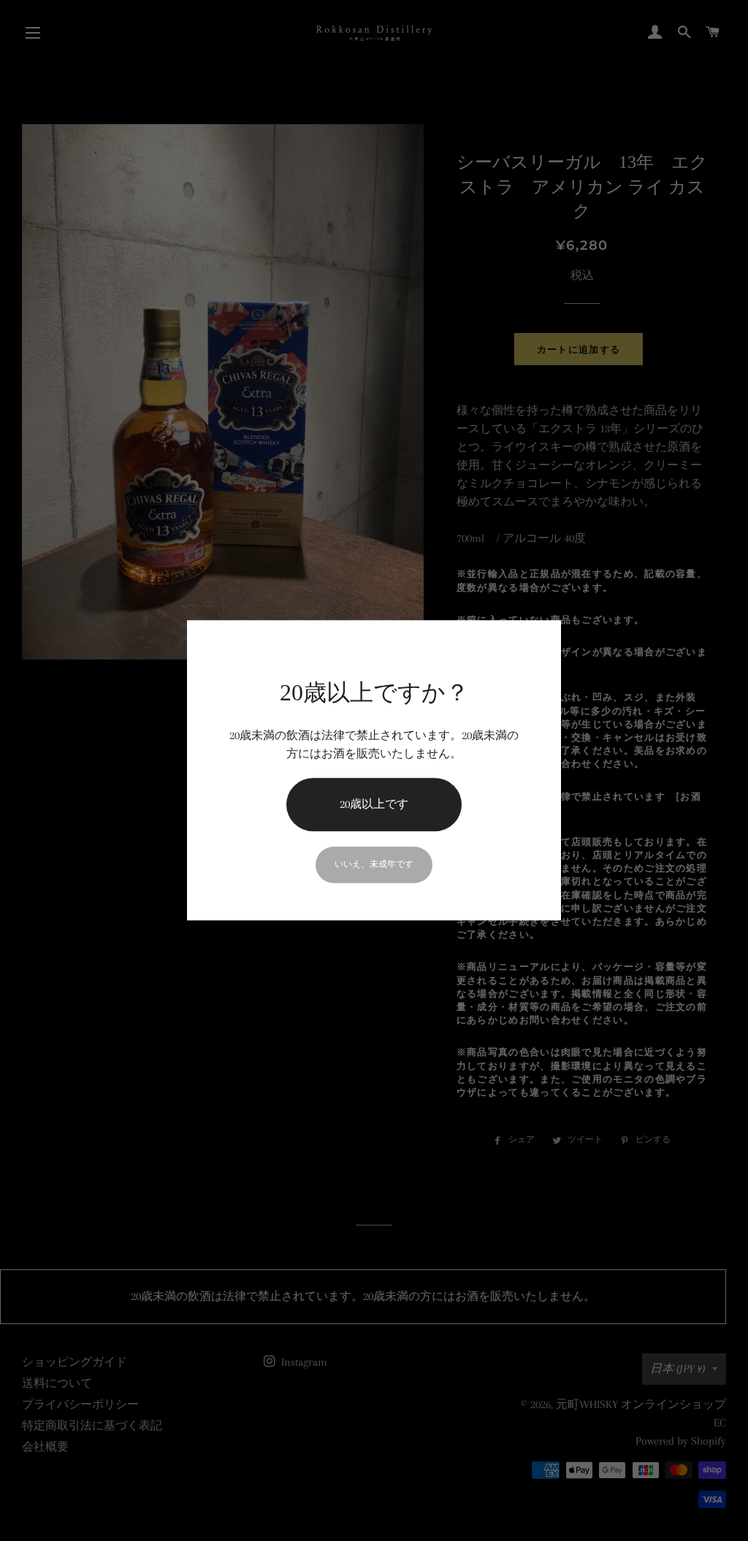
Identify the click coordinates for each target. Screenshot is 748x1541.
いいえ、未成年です (374, 864)
